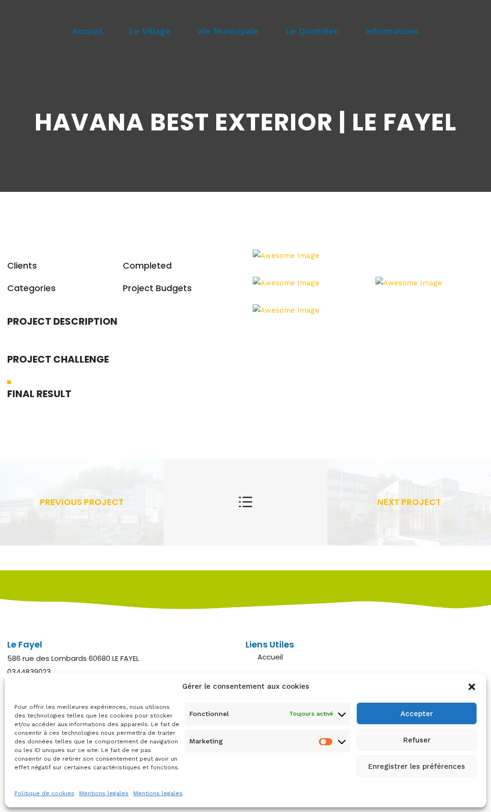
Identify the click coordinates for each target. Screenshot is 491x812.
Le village (150, 31)
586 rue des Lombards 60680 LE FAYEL (73, 658)
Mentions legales (104, 793)
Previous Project (82, 502)
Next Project (409, 502)
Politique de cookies (44, 793)
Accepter (416, 713)
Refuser (417, 740)
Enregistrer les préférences (416, 766)
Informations (392, 31)
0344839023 (29, 672)
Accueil (87, 31)
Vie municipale (228, 31)
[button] (472, 687)
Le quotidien (312, 31)
